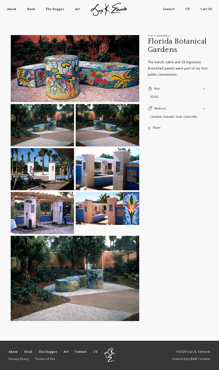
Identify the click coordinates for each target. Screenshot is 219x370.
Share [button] (157, 128)
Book (28, 352)
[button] (178, 88)
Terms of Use (45, 359)
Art (66, 352)
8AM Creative (200, 359)
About (13, 352)
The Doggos (47, 352)
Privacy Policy (19, 359)
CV (95, 352)
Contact (81, 352)
